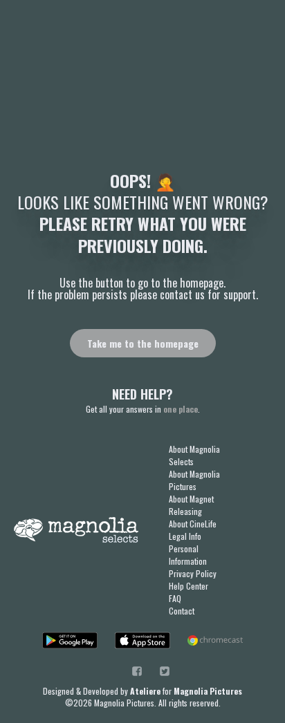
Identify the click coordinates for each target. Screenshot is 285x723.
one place (180, 409)
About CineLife (193, 523)
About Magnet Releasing (191, 505)
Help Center (188, 586)
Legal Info (185, 536)
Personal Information (188, 555)
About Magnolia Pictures (194, 480)
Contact (181, 611)
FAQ (175, 598)
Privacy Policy (193, 573)
